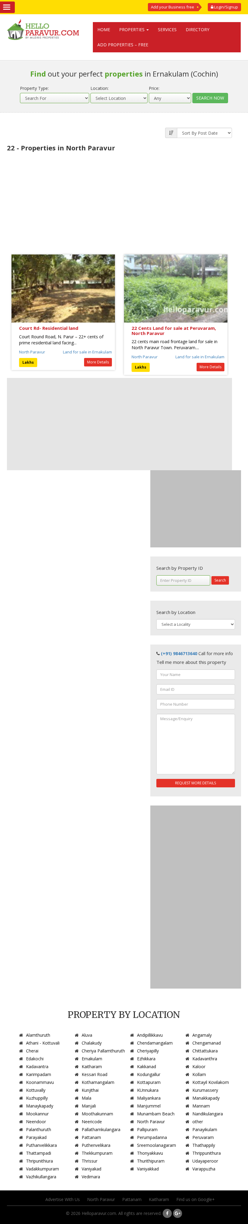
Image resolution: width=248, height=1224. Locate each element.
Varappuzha (203, 1169)
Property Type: (34, 88)
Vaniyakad (91, 1169)
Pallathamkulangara (101, 1129)
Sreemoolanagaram (156, 1145)
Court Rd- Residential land (48, 328)
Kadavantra (37, 1066)
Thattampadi (38, 1153)
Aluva (87, 1035)
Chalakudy (92, 1043)
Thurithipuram (151, 1161)
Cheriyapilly (148, 1051)
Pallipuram (147, 1129)
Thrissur (89, 1161)
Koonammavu (40, 1082)
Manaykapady (39, 1106)
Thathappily (203, 1145)
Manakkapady (206, 1098)
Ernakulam (92, 1059)
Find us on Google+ (195, 1199)
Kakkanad (146, 1066)
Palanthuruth (38, 1129)
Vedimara (91, 1177)
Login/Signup (225, 7)
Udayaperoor (205, 1161)
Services (167, 29)
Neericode (92, 1121)
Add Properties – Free (122, 45)
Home (103, 29)
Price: (154, 88)
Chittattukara (205, 1051)
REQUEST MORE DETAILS (195, 783)
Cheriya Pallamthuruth (103, 1051)
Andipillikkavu (150, 1035)
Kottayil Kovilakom (210, 1082)
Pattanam (91, 1137)
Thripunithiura (39, 1161)
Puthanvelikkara (41, 1145)
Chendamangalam (155, 1043)
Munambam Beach (156, 1114)
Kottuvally (35, 1090)
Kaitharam (92, 1066)
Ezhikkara (146, 1059)
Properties (132, 29)
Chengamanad (206, 1043)
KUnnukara (147, 1090)
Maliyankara (149, 1098)
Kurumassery (205, 1090)
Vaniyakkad (148, 1169)
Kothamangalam (98, 1082)
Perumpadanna (152, 1137)
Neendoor (36, 1121)
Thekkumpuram (97, 1153)
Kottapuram (149, 1082)
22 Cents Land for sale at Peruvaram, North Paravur (174, 330)
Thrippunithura (206, 1153)
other (197, 1121)
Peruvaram (203, 1137)
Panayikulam (204, 1129)
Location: (99, 88)
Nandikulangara (207, 1114)
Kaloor (198, 1066)
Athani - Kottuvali (43, 1043)
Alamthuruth (38, 1035)
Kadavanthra (204, 1059)
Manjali (89, 1106)
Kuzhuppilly (37, 1098)
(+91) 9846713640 (179, 653)
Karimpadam (38, 1074)
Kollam (199, 1074)
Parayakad (36, 1137)
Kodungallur (148, 1074)
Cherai (32, 1051)
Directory (197, 29)
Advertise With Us (62, 1199)
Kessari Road (94, 1074)
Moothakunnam (97, 1114)
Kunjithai (90, 1090)
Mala (86, 1098)
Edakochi (35, 1059)
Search (220, 580)
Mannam (201, 1106)
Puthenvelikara (96, 1145)
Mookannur (37, 1114)
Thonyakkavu (150, 1153)
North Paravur (32, 352)
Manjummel (149, 1106)
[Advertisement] (119, 200)
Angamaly (202, 1035)
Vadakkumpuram (42, 1169)
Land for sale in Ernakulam (87, 352)
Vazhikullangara (41, 1177)
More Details (98, 362)
